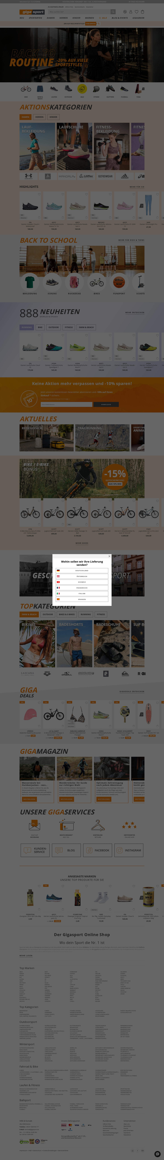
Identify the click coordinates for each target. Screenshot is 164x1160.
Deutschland (82, 571)
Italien (82, 594)
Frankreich (82, 588)
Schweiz (82, 582)
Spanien (82, 599)
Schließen (109, 556)
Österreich (82, 576)
